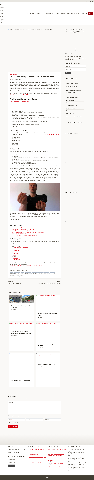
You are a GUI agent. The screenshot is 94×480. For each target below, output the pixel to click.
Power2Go (46, 273)
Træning (68, 110)
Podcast (82, 13)
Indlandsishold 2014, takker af (14, 282)
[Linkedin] (93, 1)
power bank (41, 273)
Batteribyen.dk (16, 259)
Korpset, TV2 (76, 13)
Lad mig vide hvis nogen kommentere (17, 415)
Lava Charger (28, 273)
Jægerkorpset (70, 13)
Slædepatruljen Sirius (61, 13)
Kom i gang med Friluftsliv (72, 83)
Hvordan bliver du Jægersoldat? (57, 463)
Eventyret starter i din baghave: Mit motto (74, 117)
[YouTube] (90, 1)
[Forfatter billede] (10, 79)
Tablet (21, 275)
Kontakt (90, 13)
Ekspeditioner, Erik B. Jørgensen (73, 94)
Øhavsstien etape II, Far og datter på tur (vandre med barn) (49, 283)
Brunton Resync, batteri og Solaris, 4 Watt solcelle (22, 230)
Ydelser (68, 81)
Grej (15, 273)
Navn (10, 419)
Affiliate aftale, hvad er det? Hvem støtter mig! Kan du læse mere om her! (26, 265)
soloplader (17, 275)
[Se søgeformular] (86, 14)
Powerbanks (16, 74)
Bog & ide (15, 253)
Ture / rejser (69, 102)
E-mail (28, 419)
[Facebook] (86, 1)
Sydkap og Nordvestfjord (33, 454)
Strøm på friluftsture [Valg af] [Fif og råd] (19, 94)
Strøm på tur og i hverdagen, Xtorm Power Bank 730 (23, 229)
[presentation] (21, 299)
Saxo (14, 255)
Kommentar (11, 402)
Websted (47, 419)
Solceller (12, 74)
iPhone (22, 273)
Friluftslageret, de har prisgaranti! (20, 247)
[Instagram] (88, 1)
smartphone (52, 273)
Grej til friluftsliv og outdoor (72, 105)
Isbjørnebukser (58, 466)
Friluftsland (15, 249)
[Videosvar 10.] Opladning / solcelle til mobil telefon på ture (25, 235)
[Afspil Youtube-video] (35, 197)
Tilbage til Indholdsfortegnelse (53, 268)
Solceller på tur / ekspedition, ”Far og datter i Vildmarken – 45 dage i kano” (28, 232)
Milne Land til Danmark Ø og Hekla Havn (36, 449)
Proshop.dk (15, 258)
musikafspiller (34, 273)
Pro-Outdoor (16, 250)
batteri (11, 273)
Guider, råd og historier (71, 108)
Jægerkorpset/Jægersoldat (72, 97)
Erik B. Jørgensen (15, 79)
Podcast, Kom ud (70, 113)
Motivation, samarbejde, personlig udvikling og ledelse (73, 91)
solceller (12, 275)
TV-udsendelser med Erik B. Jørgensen (72, 87)
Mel (48, 454)
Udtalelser (48, 13)
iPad (19, 273)
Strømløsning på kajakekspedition (19, 233)
